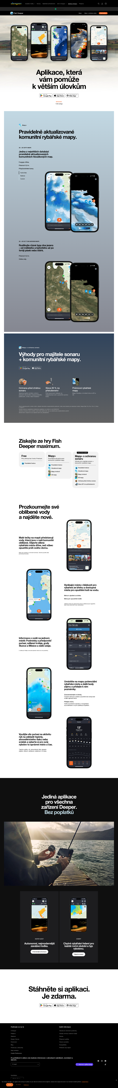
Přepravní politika (64, 1039)
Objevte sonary (78, 954)
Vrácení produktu (64, 1042)
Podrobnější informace (39, 951)
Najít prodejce (15, 1050)
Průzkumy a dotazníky (17, 1047)
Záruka (61, 1036)
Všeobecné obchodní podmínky (68, 1030)
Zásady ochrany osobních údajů (68, 1033)
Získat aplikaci (103, 13)
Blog (12, 1044)
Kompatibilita (62, 1044)
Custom (22, 179)
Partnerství (14, 1042)
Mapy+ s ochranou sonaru (90, 13)
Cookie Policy (85, 1081)
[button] (30, 3)
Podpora (13, 1033)
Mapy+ (80, 13)
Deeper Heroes (15, 1039)
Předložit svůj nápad (65, 1047)
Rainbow (22, 175)
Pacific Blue (23, 172)
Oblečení (13, 1036)
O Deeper (13, 1030)
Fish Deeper (18, 13)
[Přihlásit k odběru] (38, 1064)
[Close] (116, 1080)
